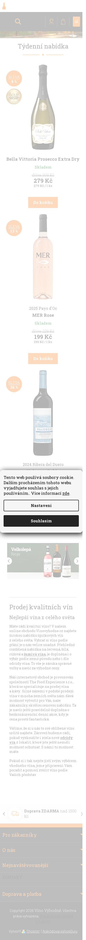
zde (65, 493)
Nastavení (41, 505)
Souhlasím (41, 520)
